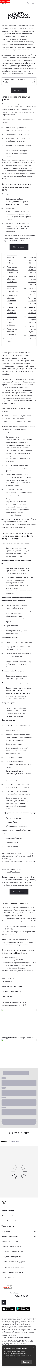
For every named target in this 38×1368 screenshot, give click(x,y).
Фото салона (14, 1141)
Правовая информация (9, 1335)
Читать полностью (9, 1362)
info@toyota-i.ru (13, 871)
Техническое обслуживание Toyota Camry (12, 279)
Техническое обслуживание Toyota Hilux (12, 310)
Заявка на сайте (12, 842)
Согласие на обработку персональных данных (16, 1337)
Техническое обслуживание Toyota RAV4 (12, 331)
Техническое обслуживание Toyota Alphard (12, 288)
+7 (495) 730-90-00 (19, 1295)
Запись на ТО (19, 90)
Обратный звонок (19, 247)
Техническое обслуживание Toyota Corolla (12, 269)
